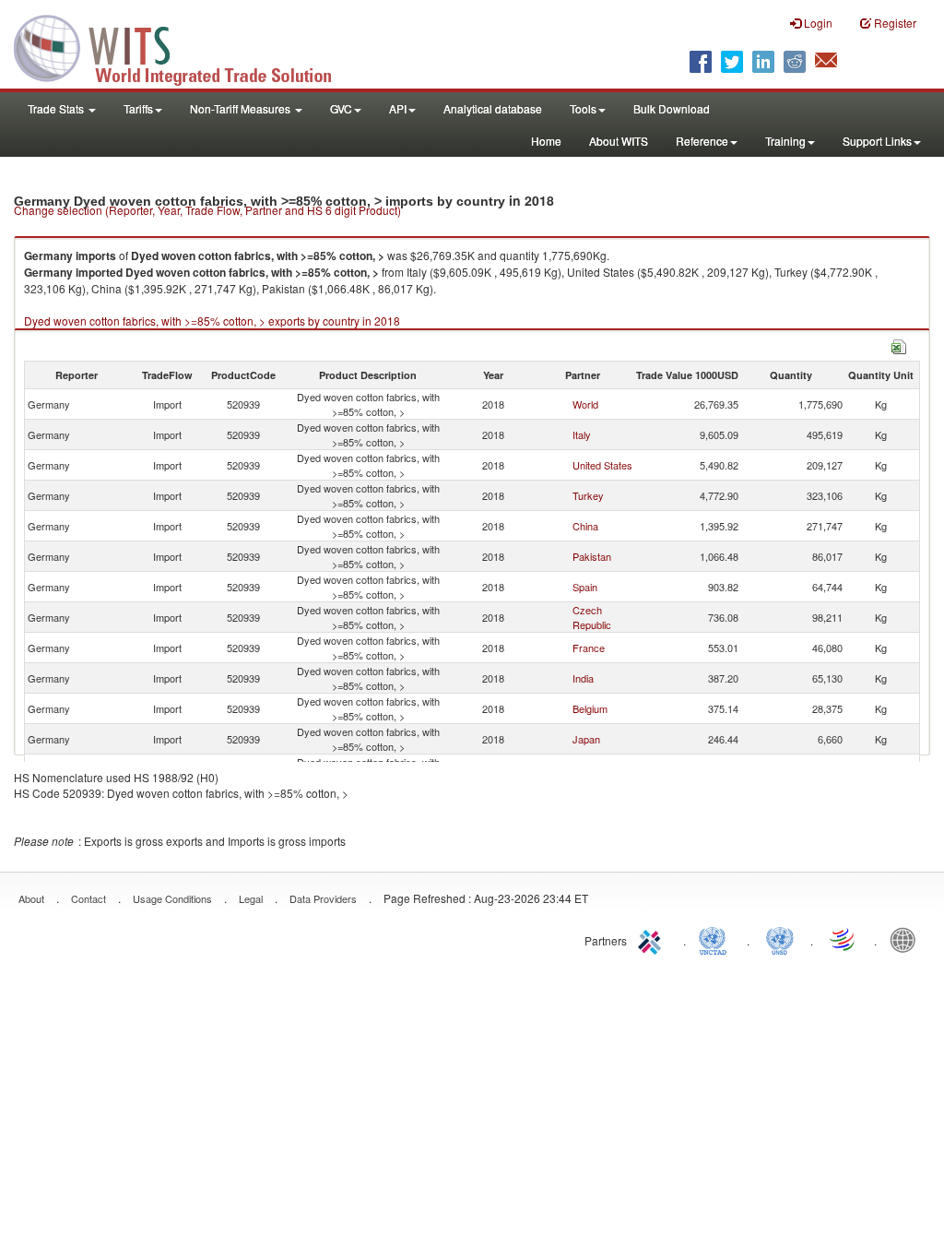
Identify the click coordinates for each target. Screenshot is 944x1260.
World (585, 404)
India (583, 678)
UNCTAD (716, 939)
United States (602, 465)
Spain (584, 586)
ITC (652, 939)
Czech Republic (591, 617)
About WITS (618, 141)
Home (546, 141)
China (585, 525)
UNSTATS (779, 939)
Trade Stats (57, 108)
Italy (581, 434)
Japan (586, 738)
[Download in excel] (898, 344)
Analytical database (492, 108)
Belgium (590, 708)
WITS (184, 46)
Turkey (588, 495)
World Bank (907, 939)
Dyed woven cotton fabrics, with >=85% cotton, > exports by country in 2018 (212, 320)
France (588, 647)
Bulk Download (671, 108)
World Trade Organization (843, 939)
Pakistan (591, 556)
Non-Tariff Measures (241, 108)
